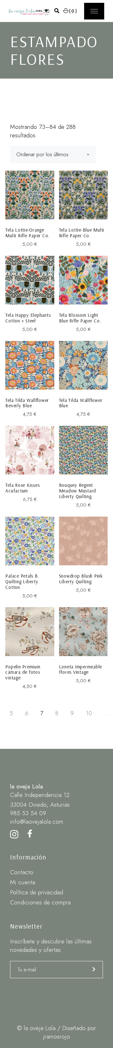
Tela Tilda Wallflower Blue (81, 403)
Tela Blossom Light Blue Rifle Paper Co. (80, 318)
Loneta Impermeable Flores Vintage (80, 669)
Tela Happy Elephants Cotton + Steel (28, 318)
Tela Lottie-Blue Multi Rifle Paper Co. (82, 233)
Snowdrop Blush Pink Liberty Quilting (81, 578)
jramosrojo (56, 1036)
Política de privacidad (36, 892)
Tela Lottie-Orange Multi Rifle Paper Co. (27, 233)
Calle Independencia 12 (39, 795)
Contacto (21, 872)
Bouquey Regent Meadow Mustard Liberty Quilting (77, 490)
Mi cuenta (22, 882)
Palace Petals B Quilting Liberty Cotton (21, 581)
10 (89, 713)
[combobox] (53, 154)
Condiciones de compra (40, 902)
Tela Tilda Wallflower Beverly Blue (27, 403)
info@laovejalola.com (36, 821)
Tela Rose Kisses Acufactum (22, 488)
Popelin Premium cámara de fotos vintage (22, 672)
